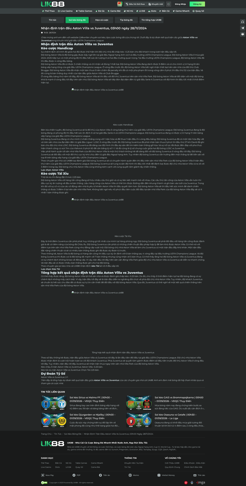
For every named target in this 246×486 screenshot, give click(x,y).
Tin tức (57, 434)
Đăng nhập (180, 4)
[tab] (52, 20)
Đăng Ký (197, 4)
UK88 (69, 160)
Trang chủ (46, 434)
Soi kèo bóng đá (72, 434)
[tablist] (123, 20)
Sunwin (115, 449)
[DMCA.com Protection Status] (44, 482)
